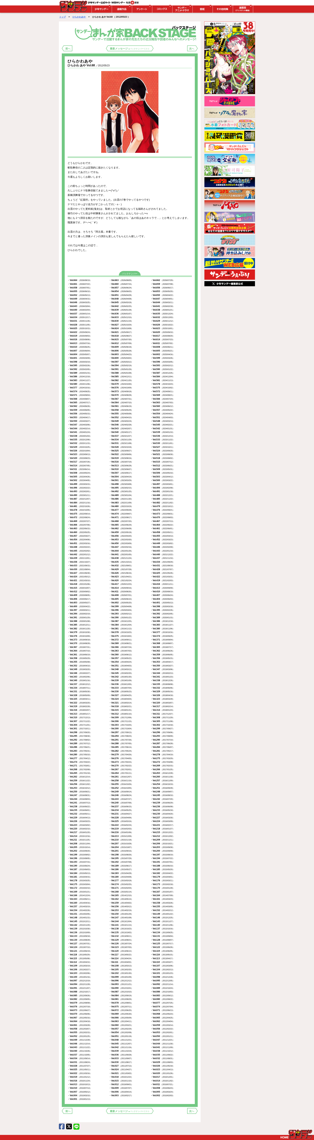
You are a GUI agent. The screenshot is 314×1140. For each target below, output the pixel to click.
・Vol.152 (162, 910)
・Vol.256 (80, 784)
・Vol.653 (162, 291)
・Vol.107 (162, 965)
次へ (191, 48)
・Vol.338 (162, 680)
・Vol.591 (121, 369)
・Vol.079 (80, 1003)
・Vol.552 (121, 417)
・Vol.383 (162, 625)
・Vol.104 (162, 969)
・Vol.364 (80, 651)
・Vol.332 (162, 688)
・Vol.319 (80, 706)
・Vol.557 (162, 410)
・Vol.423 (121, 576)
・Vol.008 (162, 1088)
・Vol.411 (121, 591)
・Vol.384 (121, 625)
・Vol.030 (121, 1062)
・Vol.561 (121, 406)
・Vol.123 (121, 947)
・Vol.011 (162, 1084)
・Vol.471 (121, 517)
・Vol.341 (162, 676)
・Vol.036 (121, 1054)
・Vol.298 (80, 732)
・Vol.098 (162, 977)
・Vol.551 (162, 417)
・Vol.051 (121, 1036)
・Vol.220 (80, 828)
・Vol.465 (121, 525)
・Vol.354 (121, 662)
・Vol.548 (162, 421)
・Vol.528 (121, 447)
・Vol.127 (80, 943)
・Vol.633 (121, 317)
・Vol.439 (80, 558)
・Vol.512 (162, 465)
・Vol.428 (162, 569)
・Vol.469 (80, 521)
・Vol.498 (121, 484)
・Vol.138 (121, 928)
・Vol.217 (80, 832)
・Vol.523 (80, 454)
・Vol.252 (121, 788)
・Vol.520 (80, 458)
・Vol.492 (121, 491)
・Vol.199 (80, 854)
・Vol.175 (80, 884)
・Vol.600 (121, 358)
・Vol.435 (121, 562)
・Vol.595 (80, 365)
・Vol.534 (121, 439)
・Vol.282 (121, 751)
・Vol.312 (121, 714)
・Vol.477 (121, 510)
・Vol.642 (121, 306)
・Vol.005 (162, 1092)
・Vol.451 (80, 543)
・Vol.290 (162, 740)
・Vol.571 (80, 395)
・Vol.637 (80, 313)
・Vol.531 (121, 443)
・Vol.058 (80, 1029)
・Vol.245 (162, 795)
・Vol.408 (121, 595)
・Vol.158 (162, 903)
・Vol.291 (121, 740)
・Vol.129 (121, 940)
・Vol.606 (121, 350)
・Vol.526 (80, 450)
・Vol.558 (121, 410)
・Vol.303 (121, 725)
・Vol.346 (80, 673)
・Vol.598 (80, 362)
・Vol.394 (80, 613)
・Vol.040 (80, 1051)
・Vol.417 (121, 584)
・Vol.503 (162, 476)
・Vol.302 (162, 725)
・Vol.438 (121, 558)
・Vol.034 (80, 1058)
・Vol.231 (121, 814)
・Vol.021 (121, 1073)
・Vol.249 (121, 791)
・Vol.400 (80, 606)
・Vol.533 (162, 439)
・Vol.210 (121, 840)
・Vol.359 (162, 654)
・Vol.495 (121, 487)
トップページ (296, 1134)
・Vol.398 (162, 606)
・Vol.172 (80, 888)
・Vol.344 (162, 673)
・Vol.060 (121, 1025)
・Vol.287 (162, 743)
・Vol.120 (121, 951)
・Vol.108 (121, 965)
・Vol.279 (121, 754)
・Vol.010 (80, 1088)
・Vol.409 (80, 595)
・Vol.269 (162, 765)
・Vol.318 (121, 706)
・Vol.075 (121, 1006)
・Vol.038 (162, 1051)
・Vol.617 (162, 336)
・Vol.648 (121, 298)
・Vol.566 (162, 399)
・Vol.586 (80, 376)
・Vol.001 (80, 1099)
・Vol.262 (80, 776)
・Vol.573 (121, 391)
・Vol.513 (121, 465)
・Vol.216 (121, 832)
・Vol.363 (121, 651)
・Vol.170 (162, 888)
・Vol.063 (121, 1021)
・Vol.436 (80, 562)
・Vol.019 (80, 1077)
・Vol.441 (121, 554)
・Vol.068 (162, 1014)
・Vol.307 (80, 721)
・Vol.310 (80, 717)
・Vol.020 (162, 1073)
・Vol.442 (80, 554)
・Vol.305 (162, 721)
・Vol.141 (121, 925)
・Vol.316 (80, 710)
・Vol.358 (80, 658)
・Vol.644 (162, 302)
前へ (68, 48)
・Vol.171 (121, 888)
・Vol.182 (162, 873)
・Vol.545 (162, 424)
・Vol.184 (80, 873)
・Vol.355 (80, 662)
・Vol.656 (162, 287)
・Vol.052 (80, 1036)
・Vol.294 (121, 736)
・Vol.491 (162, 491)
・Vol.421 (80, 580)
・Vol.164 (162, 895)
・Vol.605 (162, 350)
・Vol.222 (121, 825)
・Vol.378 (121, 632)
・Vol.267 (121, 769)
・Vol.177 (121, 880)
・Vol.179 (162, 877)
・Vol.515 (162, 462)
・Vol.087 (121, 991)
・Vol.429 (121, 569)
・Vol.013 (80, 1084)
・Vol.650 (162, 295)
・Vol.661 (80, 284)
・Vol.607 (80, 350)
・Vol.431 (162, 565)
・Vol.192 (121, 862)
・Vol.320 (162, 702)
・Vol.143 (162, 921)
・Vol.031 (80, 1062)
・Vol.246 (121, 795)
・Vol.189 (121, 865)
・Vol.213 (121, 836)
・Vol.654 (121, 291)
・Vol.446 (162, 547)
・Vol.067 (80, 1017)
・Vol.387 (121, 621)
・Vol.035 (162, 1054)
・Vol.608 (162, 347)
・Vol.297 (121, 732)
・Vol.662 (162, 280)
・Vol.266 (162, 769)
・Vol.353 (162, 662)
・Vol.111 (121, 962)
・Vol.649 (80, 298)
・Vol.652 (80, 295)
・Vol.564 (121, 402)
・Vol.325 (80, 699)
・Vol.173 (162, 884)
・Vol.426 (121, 573)
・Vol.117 (121, 954)
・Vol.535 (80, 439)
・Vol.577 (80, 387)
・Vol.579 (121, 384)
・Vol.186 (121, 869)
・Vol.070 (80, 1014)
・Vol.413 (162, 588)
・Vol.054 (121, 1032)
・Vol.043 (80, 1047)
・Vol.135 (121, 932)
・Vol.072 (121, 1010)
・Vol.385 (80, 625)
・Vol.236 (162, 806)
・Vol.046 (80, 1043)
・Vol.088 (80, 991)
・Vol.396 (121, 610)
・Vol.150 (121, 914)
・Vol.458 (162, 532)
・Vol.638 (162, 310)
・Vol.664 (80, 280)
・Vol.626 (162, 324)
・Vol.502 (80, 480)
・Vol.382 (80, 628)
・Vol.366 (121, 647)
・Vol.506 (162, 473)
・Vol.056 (162, 1029)
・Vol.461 (162, 528)
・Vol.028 (80, 1066)
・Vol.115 (79, 958)
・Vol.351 (121, 665)
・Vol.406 (80, 599)
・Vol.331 (80, 691)
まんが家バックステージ (136, 32)
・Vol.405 (121, 599)
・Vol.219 (121, 828)
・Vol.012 (121, 1084)
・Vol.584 (162, 376)
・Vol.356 (162, 658)
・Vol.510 (121, 469)
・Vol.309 (121, 717)
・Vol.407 (162, 595)
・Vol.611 (162, 343)
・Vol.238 (80, 806)
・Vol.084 (121, 995)
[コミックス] (161, 9)
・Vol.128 (162, 940)
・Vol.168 (121, 891)
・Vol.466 (80, 525)
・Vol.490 (80, 495)
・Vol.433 (80, 565)
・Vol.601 (80, 358)
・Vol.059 (162, 1025)
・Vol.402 (121, 602)
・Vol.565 (80, 402)
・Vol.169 (80, 891)
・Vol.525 (121, 450)
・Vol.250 (80, 791)
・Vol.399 (121, 606)
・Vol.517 (80, 462)
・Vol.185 (162, 869)
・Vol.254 (162, 784)
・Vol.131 (162, 936)
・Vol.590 (162, 369)
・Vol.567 (121, 399)
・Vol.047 (162, 1040)
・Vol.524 (162, 450)
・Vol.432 (121, 565)
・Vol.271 (80, 765)
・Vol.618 (121, 336)
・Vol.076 (80, 1006)
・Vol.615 (121, 339)
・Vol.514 (80, 465)
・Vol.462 (121, 528)
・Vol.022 (80, 1073)
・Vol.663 (121, 280)
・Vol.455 (162, 536)
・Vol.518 (162, 458)
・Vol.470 (162, 517)
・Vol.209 (162, 840)
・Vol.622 (80, 332)
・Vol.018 (121, 1077)
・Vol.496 (80, 487)
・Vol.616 (80, 339)
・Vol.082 (80, 999)
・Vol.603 (121, 354)
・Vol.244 (80, 799)
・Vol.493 (80, 491)
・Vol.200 (162, 851)
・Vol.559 (80, 410)
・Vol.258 (121, 780)
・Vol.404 (162, 599)
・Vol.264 (121, 773)
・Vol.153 (121, 910)
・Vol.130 (80, 940)
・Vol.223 (80, 825)
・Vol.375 (121, 636)
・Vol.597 (121, 362)
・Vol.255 (121, 784)
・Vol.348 (121, 669)
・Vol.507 (121, 473)
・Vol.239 (162, 802)
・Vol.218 (162, 828)
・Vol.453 (121, 539)
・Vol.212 (162, 836)
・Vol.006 (121, 1092)
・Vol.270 (121, 765)
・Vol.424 (80, 576)
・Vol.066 (121, 1017)
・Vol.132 (121, 936)
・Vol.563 (162, 402)
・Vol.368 (162, 643)
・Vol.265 (80, 773)
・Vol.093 (121, 984)
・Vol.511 (79, 469)
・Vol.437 (162, 558)
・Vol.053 (162, 1032)
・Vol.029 (162, 1062)
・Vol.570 (121, 395)
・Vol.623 (162, 328)
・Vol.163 (80, 899)
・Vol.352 (80, 665)
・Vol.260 (162, 776)
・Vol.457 (80, 536)
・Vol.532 (80, 443)
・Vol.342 (121, 676)
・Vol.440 (162, 554)
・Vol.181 (80, 877)
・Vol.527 (162, 447)
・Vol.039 (121, 1051)
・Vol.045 (121, 1043)
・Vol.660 (121, 284)
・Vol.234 (121, 810)
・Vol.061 (80, 1025)
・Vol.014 (162, 1080)
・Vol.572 (162, 391)
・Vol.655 (80, 291)
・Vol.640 (80, 310)
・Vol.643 (80, 306)
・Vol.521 (162, 454)
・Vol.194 (162, 858)
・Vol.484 (80, 502)
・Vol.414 (121, 588)
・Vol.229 (80, 817)
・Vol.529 (80, 447)
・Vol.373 (80, 639)
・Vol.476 (162, 510)
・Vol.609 (121, 347)
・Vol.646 (80, 302)
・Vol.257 (162, 780)
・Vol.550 (80, 421)
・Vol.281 (162, 751)
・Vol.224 (162, 821)
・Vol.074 (162, 1006)
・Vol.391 (80, 617)
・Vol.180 (121, 877)
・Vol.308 (162, 717)
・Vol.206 (162, 843)
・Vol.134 (162, 932)
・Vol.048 (121, 1040)
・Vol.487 (80, 499)
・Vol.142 (80, 925)
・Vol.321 (121, 702)
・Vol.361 (80, 654)
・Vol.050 (162, 1036)
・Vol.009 (121, 1088)
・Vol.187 (80, 869)
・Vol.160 (80, 903)
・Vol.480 (121, 506)
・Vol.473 (162, 513)
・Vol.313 (80, 714)
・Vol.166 (80, 895)
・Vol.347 (162, 669)
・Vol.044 (162, 1043)
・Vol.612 (121, 343)
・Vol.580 (80, 384)
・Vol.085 (80, 995)
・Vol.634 (80, 317)
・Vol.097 (80, 980)
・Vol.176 (162, 880)
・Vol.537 (121, 436)
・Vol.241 (80, 802)
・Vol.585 (121, 376)
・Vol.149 (162, 914)
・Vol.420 (121, 580)
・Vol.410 (162, 591)
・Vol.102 (121, 973)
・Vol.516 (121, 462)
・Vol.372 (121, 639)
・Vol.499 (80, 484)
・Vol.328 (80, 695)
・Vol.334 (80, 688)
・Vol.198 (121, 854)
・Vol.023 (162, 1069)
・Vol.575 (162, 387)
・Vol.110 (162, 962)
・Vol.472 (80, 517)
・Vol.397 (80, 610)
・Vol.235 (80, 810)
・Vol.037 (80, 1054)
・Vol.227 (162, 817)
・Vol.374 (162, 636)
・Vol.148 (80, 917)
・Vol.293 (162, 736)
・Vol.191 (162, 862)
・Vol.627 (121, 324)
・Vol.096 (121, 980)
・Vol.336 (121, 684)
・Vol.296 (162, 732)
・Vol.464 (162, 525)
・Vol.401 (162, 602)
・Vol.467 (162, 521)
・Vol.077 (162, 1003)
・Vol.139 (80, 928)
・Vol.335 (162, 684)
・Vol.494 (162, 487)
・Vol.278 (162, 754)
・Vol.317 (162, 706)
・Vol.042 (121, 1047)
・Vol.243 (121, 799)
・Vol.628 (80, 324)
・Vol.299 (162, 728)
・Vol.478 (80, 510)
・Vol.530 (162, 443)
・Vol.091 (80, 988)
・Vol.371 (162, 639)
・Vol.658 (80, 287)
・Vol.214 (80, 836)
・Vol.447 (121, 547)
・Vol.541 (80, 432)
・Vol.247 (80, 795)
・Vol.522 (121, 454)
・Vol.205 (80, 847)
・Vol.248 (162, 791)
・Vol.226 (80, 821)
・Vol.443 (162, 551)
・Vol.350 (162, 665)
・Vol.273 (121, 762)
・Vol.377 (162, 632)
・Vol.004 (80, 1095)
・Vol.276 (121, 758)
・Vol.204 (121, 847)
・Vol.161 (162, 899)
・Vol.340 (80, 680)
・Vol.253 (80, 788)
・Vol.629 (162, 321)
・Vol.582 (121, 380)
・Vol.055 (80, 1032)
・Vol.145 (80, 921)
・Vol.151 (80, 914)
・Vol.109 (80, 965)
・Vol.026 (162, 1066)
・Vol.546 (121, 424)
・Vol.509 (162, 469)
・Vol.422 (162, 576)
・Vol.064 (80, 1021)
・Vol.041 (162, 1047)
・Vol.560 (162, 406)
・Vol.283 (80, 751)
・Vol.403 (80, 602)
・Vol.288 (121, 743)
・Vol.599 (162, 358)
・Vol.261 (121, 776)
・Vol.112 (79, 962)
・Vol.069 (121, 1014)
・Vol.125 (162, 943)
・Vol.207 (121, 843)
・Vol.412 (80, 591)
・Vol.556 (80, 413)
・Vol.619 (80, 336)
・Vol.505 (80, 476)
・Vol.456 (121, 536)
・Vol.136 (80, 932)
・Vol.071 (162, 1010)
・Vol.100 (80, 977)
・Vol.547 (80, 424)
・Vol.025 (80, 1069)
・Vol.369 (121, 643)
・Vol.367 (80, 647)
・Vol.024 (121, 1069)
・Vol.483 (121, 502)
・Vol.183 (121, 873)
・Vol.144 (121, 921)
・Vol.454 (80, 539)
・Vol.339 (121, 680)
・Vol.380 (162, 628)
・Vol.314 (162, 710)
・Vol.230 (162, 814)
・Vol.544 (80, 428)
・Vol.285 (121, 747)
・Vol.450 (121, 543)
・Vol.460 (80, 532)
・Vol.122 (162, 947)
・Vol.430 (80, 569)
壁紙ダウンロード (202, 9)
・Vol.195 (121, 858)
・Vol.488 (162, 495)
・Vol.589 (80, 373)
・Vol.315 (121, 710)
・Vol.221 (162, 825)
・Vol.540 (121, 432)
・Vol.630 (121, 321)
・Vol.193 (80, 862)
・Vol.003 (121, 1095)
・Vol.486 (121, 499)
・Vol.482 (162, 502)
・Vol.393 (121, 613)
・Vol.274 (80, 762)
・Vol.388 (80, 621)
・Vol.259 (80, 780)
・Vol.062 (162, 1021)
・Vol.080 (162, 999)
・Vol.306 (121, 721)
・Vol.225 (121, 821)
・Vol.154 (80, 910)
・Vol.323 (162, 699)
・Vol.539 (162, 432)
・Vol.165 (121, 895)
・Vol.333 (121, 688)
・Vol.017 (162, 1077)
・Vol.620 (162, 332)
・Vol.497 (162, 484)
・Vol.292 (80, 740)
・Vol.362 (162, 651)
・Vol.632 (162, 317)
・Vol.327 (121, 695)
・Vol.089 (162, 988)
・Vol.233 (162, 810)
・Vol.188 (162, 865)
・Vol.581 (162, 380)
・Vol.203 (162, 847)
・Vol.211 (79, 840)
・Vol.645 (121, 302)
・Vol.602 (162, 354)
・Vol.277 (80, 758)
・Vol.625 (80, 328)
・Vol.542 (162, 428)
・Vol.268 (80, 769)
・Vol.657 (121, 287)
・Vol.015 (121, 1080)
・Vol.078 (121, 1003)
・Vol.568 (80, 399)
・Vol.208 (80, 843)
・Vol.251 (162, 788)
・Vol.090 (121, 988)
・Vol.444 (121, 551)
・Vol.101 (162, 973)
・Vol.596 (162, 362)
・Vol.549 (121, 421)
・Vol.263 (162, 773)
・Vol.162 (121, 899)
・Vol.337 (80, 684)
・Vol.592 (80, 369)
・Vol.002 (162, 1095)
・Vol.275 (162, 758)
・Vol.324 (121, 699)
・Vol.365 (162, 647)
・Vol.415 (80, 588)
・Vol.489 (121, 495)
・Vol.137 (162, 928)
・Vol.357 (121, 658)
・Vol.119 (162, 951)
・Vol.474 (121, 513)
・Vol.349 (80, 669)
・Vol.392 (162, 613)
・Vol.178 (80, 880)
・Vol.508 (80, 473)
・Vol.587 (162, 373)
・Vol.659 (162, 284)
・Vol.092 (162, 984)
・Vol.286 (80, 747)
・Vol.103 (80, 973)
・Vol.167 (162, 891)
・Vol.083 (162, 995)
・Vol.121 (80, 951)
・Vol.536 (162, 436)
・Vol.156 (121, 906)
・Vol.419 (162, 580)
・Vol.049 (80, 1040)
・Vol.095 (162, 980)
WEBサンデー (73, 6)
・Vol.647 (162, 298)
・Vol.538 (80, 436)
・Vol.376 (80, 636)
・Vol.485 (162, 499)
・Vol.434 (162, 562)
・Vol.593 (162, 365)
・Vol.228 (121, 817)
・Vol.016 (80, 1080)
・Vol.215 (162, 832)
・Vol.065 (162, 1017)
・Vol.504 (121, 476)
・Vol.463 (80, 528)
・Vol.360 (121, 654)
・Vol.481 (80, 506)
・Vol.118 (79, 954)
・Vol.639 (121, 310)
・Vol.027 (121, 1066)
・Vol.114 (121, 958)
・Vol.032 (162, 1058)
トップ (62, 17)
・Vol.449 (162, 543)
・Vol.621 (121, 332)
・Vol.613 (80, 343)
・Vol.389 (162, 617)
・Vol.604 (80, 354)
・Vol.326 (162, 695)
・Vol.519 (121, 458)
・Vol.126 (121, 943)
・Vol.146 (162, 917)
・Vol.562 (80, 406)
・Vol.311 (162, 714)
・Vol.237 (121, 806)
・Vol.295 (80, 736)
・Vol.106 (80, 969)
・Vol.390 (121, 617)
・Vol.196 (80, 858)
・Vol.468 (121, 521)
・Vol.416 (162, 584)
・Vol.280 (80, 754)
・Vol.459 (121, 532)
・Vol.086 (162, 991)
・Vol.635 (162, 313)
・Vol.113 (162, 958)
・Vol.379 (80, 632)
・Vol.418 (80, 584)
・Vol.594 (121, 365)
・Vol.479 (162, 506)
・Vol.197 (162, 854)
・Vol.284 (162, 747)
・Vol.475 (80, 513)
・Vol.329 (162, 691)
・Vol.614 (162, 339)
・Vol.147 (121, 917)
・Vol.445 (80, 551)
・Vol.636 (121, 313)
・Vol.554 (162, 413)
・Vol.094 (80, 984)
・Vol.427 (80, 573)
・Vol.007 (80, 1092)
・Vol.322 (80, 702)
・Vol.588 (121, 373)
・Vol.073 (80, 1010)
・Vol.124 (80, 947)
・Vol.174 (121, 884)
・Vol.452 (162, 539)
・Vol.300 (121, 728)
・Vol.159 (121, 903)
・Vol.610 (80, 347)
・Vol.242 (162, 799)
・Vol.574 (80, 391)
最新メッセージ (130, 48)
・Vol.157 (80, 906)
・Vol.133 (80, 936)
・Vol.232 (80, 814)
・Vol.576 (121, 387)
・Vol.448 (80, 547)
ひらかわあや (79, 17)
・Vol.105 (121, 969)
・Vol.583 (80, 380)
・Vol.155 (162, 906)
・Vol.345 (121, 673)
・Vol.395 (162, 610)
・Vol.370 (80, 643)
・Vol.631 (80, 321)
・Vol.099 (121, 977)
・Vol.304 (80, 725)
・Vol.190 (80, 865)
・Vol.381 (121, 628)
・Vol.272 (162, 762)
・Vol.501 (121, 480)
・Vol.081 (121, 999)
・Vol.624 (121, 328)
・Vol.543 (121, 428)
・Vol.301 (80, 728)
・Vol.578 (162, 384)
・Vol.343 (80, 676)
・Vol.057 (121, 1029)
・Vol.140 (162, 925)
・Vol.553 (80, 417)
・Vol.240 (121, 802)
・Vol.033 (121, 1058)
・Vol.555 (121, 413)
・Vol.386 (162, 621)
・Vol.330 (121, 691)
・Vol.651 (121, 295)
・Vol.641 (162, 306)
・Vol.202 (80, 851)
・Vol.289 (80, 743)
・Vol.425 (162, 573)
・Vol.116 (162, 954)
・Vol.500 (162, 480)
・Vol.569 (162, 395)
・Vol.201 (121, 851)
